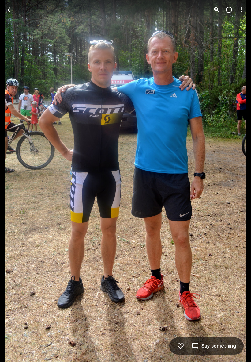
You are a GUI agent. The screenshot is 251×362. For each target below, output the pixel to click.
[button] (17, 181)
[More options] (241, 10)
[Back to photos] (9, 9)
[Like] (180, 346)
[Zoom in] (217, 10)
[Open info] (229, 10)
